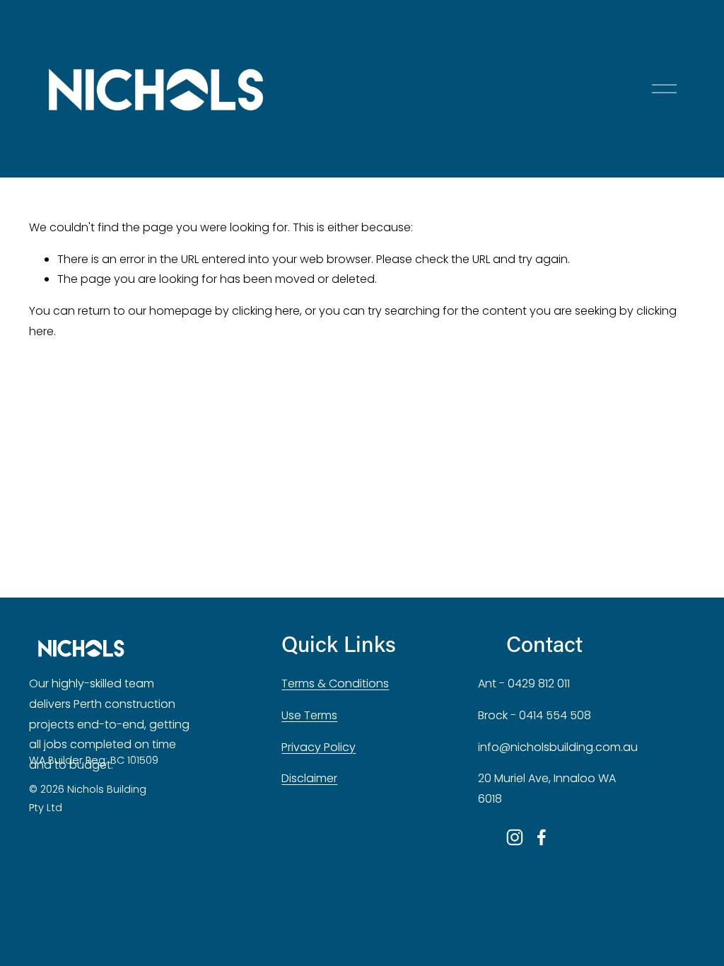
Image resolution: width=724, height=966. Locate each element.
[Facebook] (541, 837)
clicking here (266, 311)
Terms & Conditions (335, 683)
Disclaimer (309, 778)
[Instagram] (514, 837)
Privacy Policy (318, 747)
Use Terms (309, 715)
